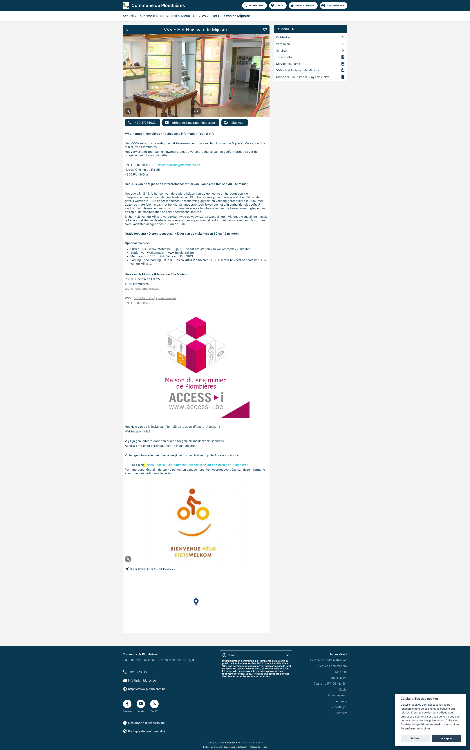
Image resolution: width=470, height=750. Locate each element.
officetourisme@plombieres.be (178, 165)
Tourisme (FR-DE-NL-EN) (157, 16)
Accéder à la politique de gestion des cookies (430, 724)
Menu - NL (189, 16)
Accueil (128, 16)
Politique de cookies (258, 747)
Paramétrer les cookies (416, 728)
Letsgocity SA (233, 743)
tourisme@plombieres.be (142, 288)
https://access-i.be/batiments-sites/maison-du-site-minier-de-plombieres (197, 465)
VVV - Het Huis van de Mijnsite (226, 16)
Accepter (446, 738)
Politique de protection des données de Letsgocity (225, 747)
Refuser (415, 738)
